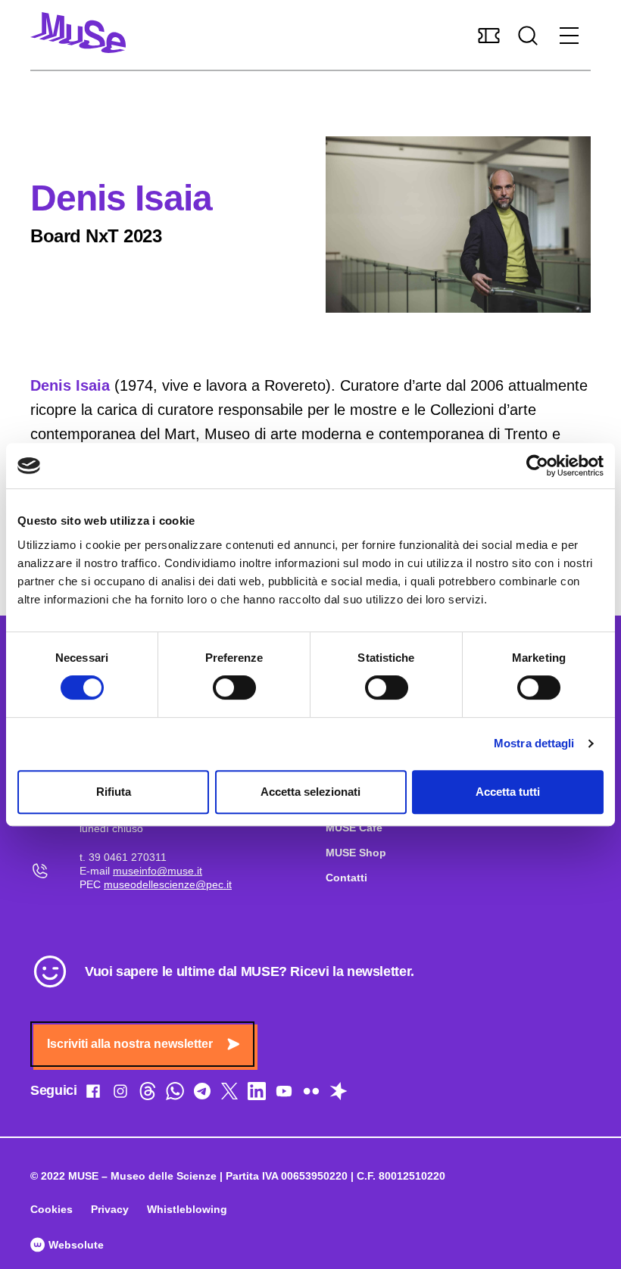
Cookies (51, 1209)
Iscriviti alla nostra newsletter (130, 1043)
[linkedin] (257, 1094)
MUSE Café (354, 828)
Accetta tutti (508, 791)
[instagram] (120, 1094)
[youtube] (284, 1094)
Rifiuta (113, 791)
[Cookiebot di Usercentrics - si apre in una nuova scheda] (537, 465)
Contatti (346, 877)
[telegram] (202, 1094)
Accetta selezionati (310, 791)
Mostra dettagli (534, 743)
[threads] (148, 1094)
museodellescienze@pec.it (168, 884)
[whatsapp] (175, 1094)
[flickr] (311, 1094)
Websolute (74, 1245)
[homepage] (78, 32)
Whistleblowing (187, 1209)
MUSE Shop (356, 853)
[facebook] (93, 1094)
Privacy (110, 1209)
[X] (229, 1094)
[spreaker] (338, 1094)
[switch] (234, 687)
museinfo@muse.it (157, 871)
